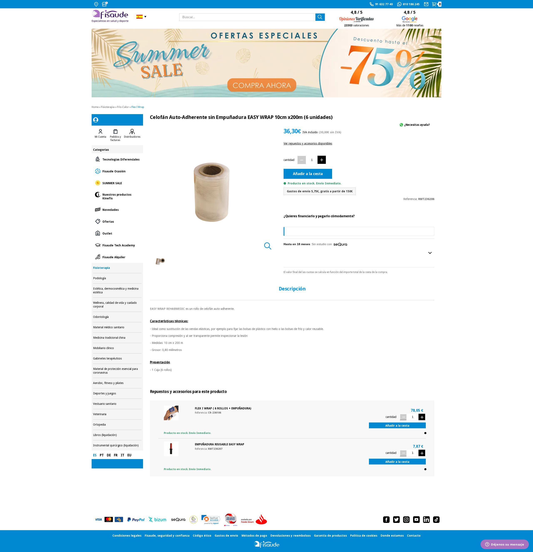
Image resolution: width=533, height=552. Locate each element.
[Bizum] (157, 519)
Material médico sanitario (117, 327)
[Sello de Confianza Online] (193, 519)
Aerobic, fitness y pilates (117, 383)
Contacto (414, 535)
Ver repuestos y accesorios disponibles (308, 143)
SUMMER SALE (117, 183)
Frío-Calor (123, 107)
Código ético (202, 535)
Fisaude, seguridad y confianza (167, 535)
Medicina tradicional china (117, 338)
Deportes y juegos (117, 393)
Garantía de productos (330, 535)
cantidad (289, 160)
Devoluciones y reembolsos (290, 535)
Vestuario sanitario (117, 404)
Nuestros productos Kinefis (117, 196)
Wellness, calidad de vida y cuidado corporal (117, 305)
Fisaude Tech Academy (117, 245)
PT (102, 455)
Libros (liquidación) (117, 435)
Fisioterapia (108, 107)
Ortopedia (117, 425)
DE (109, 455)
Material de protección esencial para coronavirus (117, 371)
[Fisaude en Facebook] (386, 519)
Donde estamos (392, 535)
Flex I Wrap (137, 107)
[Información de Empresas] (231, 519)
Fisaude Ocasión (117, 171)
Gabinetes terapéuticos (117, 358)
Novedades (117, 209)
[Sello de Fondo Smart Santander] (255, 519)
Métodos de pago (254, 535)
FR (116, 455)
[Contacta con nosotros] (427, 4)
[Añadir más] (322, 160)
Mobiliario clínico (117, 348)
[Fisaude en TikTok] (436, 519)
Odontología (117, 317)
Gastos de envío (226, 535)
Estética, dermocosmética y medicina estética (117, 291)
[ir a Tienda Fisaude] (266, 544)
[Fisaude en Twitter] (396, 519)
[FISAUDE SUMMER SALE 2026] (266, 63)
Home (95, 107)
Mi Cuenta (100, 136)
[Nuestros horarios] (105, 4)
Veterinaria (117, 414)
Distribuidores (132, 136)
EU (129, 455)
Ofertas (117, 221)
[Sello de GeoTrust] (210, 520)
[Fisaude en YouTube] (416, 519)
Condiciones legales (126, 535)
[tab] (100, 135)
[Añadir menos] (302, 160)
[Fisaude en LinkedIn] (426, 519)
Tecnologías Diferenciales (117, 159)
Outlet (117, 233)
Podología (117, 278)
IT (122, 455)
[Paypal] (135, 519)
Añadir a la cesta (308, 174)
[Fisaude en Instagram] (406, 519)
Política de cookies (363, 535)
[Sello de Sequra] (178, 519)
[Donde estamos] (97, 4)
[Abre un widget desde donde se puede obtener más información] (505, 545)
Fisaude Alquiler (117, 257)
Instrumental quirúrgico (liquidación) (117, 445)
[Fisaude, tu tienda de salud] (111, 16)
